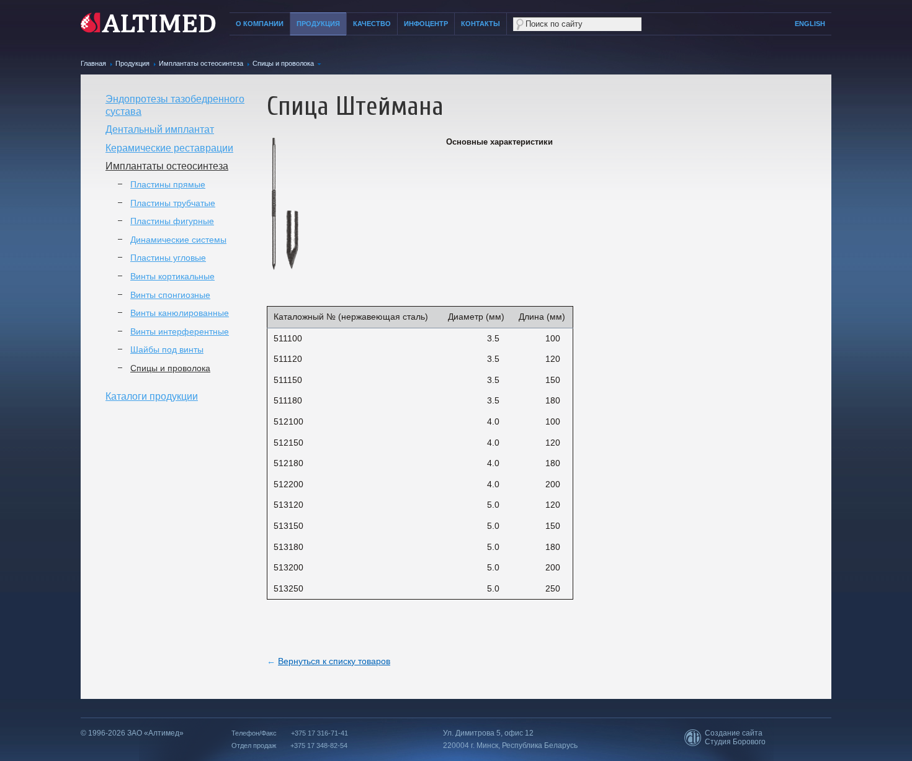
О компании (260, 23)
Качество (372, 23)
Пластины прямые (167, 184)
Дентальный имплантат (159, 129)
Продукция (318, 23)
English (810, 23)
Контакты (480, 23)
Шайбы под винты (166, 349)
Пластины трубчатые (172, 203)
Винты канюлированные (179, 313)
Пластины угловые (168, 258)
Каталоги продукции (151, 396)
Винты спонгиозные (170, 295)
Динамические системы (178, 240)
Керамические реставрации (169, 148)
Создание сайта (733, 733)
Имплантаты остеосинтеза (201, 63)
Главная (93, 63)
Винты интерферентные (179, 331)
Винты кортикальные (172, 276)
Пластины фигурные (172, 221)
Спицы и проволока (283, 63)
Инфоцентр (426, 23)
